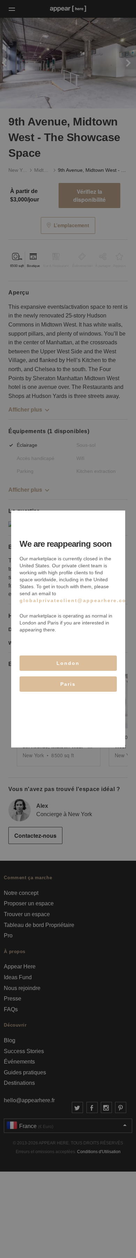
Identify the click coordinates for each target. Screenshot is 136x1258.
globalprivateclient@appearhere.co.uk (78, 600)
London (68, 663)
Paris (68, 684)
